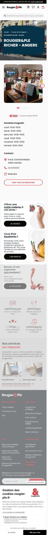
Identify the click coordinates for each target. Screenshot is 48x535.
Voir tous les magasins (23, 182)
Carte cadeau (8, 407)
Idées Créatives (32, 432)
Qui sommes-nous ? (34, 451)
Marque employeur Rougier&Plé (33, 456)
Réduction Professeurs (7, 458)
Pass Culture (30, 417)
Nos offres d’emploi (30, 463)
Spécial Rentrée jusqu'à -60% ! (23, 2)
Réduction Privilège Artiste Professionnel (10, 452)
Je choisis (15, 224)
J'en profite (15, 257)
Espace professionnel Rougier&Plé (11, 464)
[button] (28, 8)
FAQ (3, 415)
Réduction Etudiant (33, 413)
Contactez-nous (9, 411)
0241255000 (13, 167)
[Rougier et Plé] (12, 395)
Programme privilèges (30, 408)
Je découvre (15, 286)
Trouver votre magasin (18, 32)
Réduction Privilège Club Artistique (10, 445)
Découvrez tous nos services (16, 384)
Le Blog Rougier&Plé (33, 428)
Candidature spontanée (30, 445)
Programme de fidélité (31, 422)
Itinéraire (12, 174)
